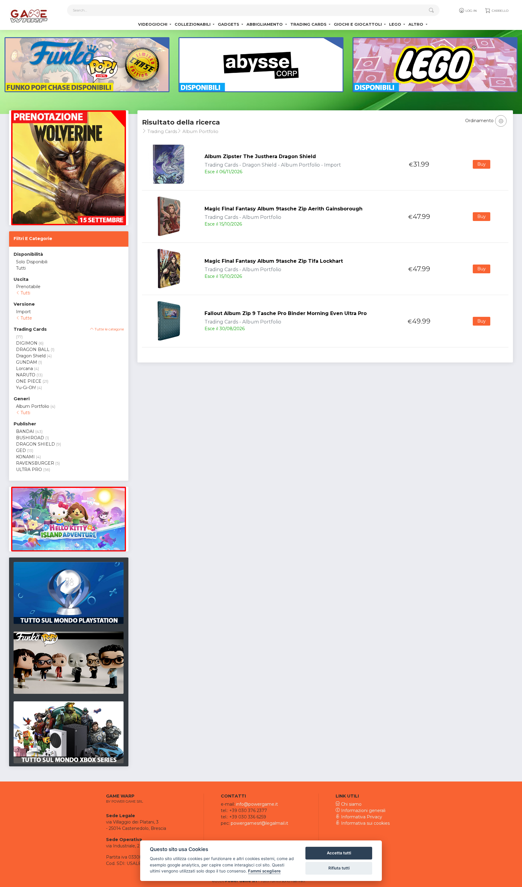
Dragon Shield (31, 356)
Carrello (499, 11)
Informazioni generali (362, 810)
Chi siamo (351, 804)
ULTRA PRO (29, 469)
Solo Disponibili (31, 262)
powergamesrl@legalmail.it (259, 823)
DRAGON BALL (33, 349)
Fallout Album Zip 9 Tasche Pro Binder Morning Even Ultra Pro (286, 313)
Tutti (21, 268)
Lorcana (24, 368)
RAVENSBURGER (35, 463)
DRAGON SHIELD (35, 444)
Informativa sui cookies (365, 823)
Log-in (471, 11)
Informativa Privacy (361, 817)
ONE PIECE (28, 381)
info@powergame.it (257, 804)
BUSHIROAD (30, 437)
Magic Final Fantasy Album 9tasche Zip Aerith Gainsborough (283, 209)
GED (21, 450)
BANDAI (25, 431)
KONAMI (25, 457)
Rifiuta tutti (339, 868)
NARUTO (25, 375)
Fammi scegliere (264, 871)
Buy (481, 164)
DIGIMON (26, 343)
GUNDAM (26, 362)
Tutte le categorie (109, 329)
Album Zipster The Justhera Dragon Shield (260, 156)
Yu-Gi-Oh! (26, 387)
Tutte (25, 318)
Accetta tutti (339, 852)
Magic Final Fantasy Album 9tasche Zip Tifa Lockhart (274, 261)
